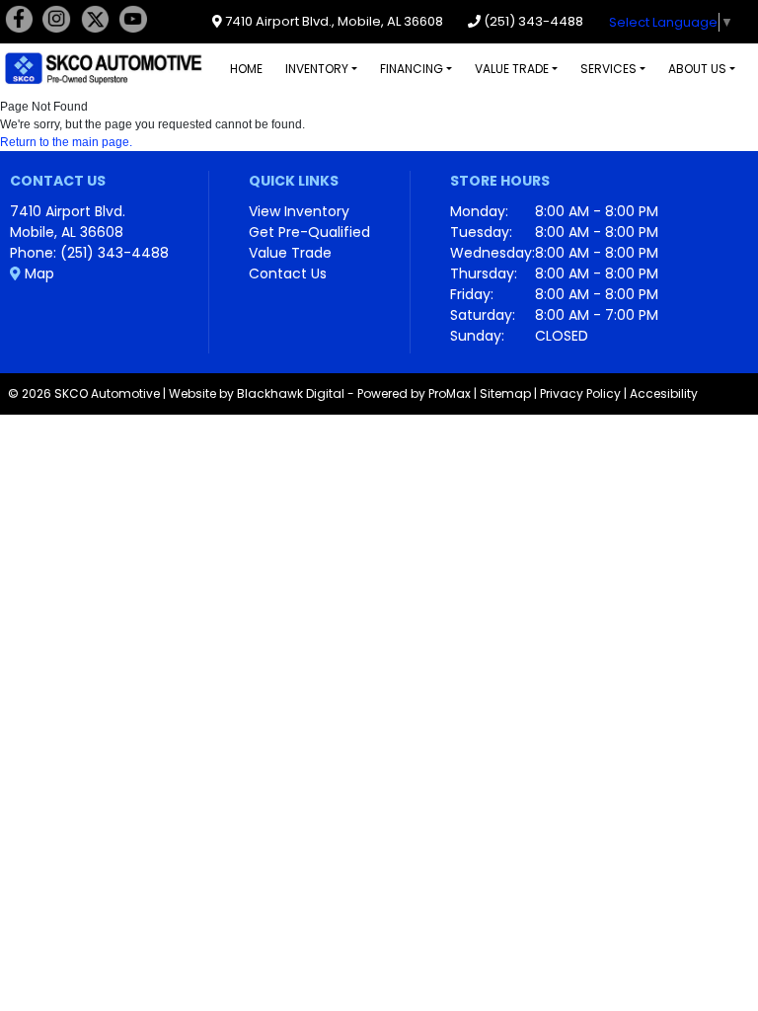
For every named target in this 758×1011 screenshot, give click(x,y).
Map (37, 273)
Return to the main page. (66, 142)
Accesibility (664, 393)
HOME (246, 68)
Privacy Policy (580, 393)
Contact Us (288, 273)
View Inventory (299, 211)
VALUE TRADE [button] (512, 68)
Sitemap (505, 393)
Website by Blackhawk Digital (256, 393)
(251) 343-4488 (532, 21)
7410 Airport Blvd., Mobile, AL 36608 (332, 21)
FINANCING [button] (411, 68)
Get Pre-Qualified (309, 232)
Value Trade (290, 253)
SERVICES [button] (608, 68)
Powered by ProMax (414, 393)
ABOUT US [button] (697, 68)
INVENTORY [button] (316, 68)
